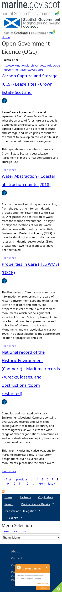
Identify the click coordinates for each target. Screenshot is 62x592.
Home (6, 37)
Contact (16, 558)
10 (13, 483)
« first (7, 479)
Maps (6, 531)
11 (20, 483)
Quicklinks (10, 518)
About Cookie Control (18, 567)
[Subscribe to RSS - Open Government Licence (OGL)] (3, 492)
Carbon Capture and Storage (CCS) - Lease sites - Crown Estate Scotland (30, 84)
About (15, 551)
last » (51, 483)
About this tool (42, 583)
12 (26, 483)
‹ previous (21, 479)
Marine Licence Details (34, 504)
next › (41, 483)
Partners (25, 497)
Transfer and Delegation (19, 511)
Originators (45, 497)
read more (43, 588)
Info (16, 531)
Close (47, 567)
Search (8, 504)
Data (24, 531)
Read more (9, 170)
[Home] (31, 9)
